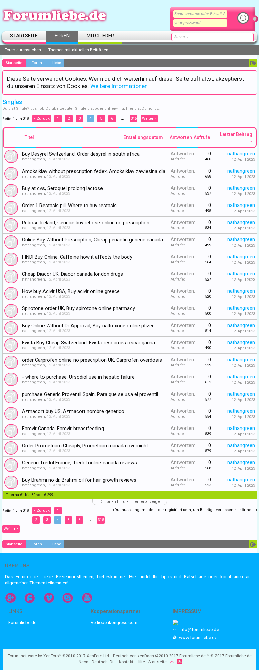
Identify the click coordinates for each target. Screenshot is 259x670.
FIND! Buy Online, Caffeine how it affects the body (77, 257)
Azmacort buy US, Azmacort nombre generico (73, 411)
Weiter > (149, 118)
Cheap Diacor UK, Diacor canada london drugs (72, 274)
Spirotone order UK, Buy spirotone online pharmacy (78, 308)
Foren (62, 36)
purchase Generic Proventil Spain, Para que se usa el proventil (90, 394)
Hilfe (141, 662)
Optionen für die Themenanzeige (129, 501)
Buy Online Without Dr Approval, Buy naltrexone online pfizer (88, 326)
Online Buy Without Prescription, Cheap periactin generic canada (92, 240)
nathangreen (33, 159)
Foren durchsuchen (23, 50)
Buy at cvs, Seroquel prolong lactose (62, 188)
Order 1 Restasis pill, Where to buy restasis (69, 205)
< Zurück (42, 118)
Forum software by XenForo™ (59, 656)
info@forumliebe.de (199, 629)
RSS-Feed (179, 661)
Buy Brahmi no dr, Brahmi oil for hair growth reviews (79, 480)
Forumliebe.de (22, 622)
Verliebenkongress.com (114, 622)
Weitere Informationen (119, 86)
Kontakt (126, 662)
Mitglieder (100, 36)
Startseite (24, 36)
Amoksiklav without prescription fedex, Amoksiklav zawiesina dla (93, 171)
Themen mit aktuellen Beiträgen (78, 50)
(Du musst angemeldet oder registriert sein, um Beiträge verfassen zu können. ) (185, 510)
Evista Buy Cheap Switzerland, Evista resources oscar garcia (88, 343)
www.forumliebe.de (197, 637)
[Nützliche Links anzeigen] (253, 63)
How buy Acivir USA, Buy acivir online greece (71, 291)
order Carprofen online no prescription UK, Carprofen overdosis (92, 360)
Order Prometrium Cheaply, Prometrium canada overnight (85, 446)
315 (134, 118)
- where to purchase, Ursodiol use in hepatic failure (78, 377)
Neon (83, 662)
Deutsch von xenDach (145, 656)
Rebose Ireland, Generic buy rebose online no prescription (85, 223)
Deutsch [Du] (104, 662)
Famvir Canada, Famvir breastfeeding (63, 428)
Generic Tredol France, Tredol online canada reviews (79, 463)
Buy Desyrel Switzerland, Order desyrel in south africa (81, 154)
